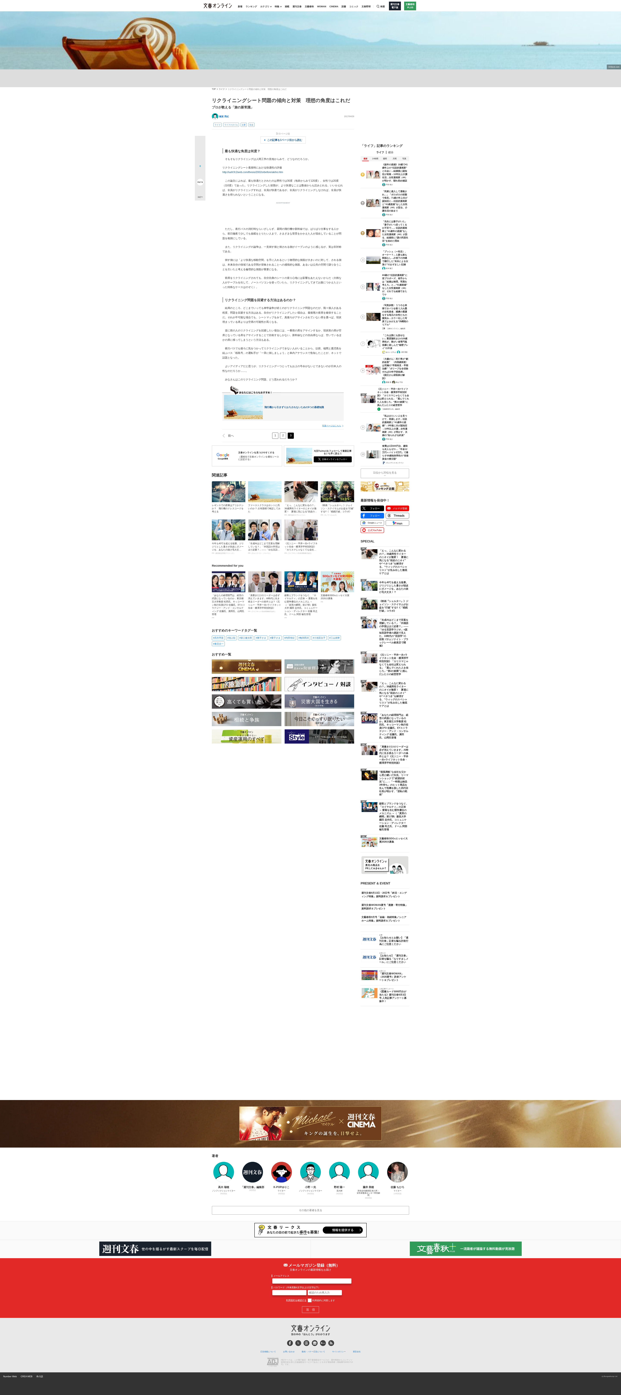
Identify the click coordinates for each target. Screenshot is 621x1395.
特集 (277, 6)
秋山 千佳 (399, 382)
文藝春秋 (309, 6)
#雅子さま (261, 638)
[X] (298, 1343)
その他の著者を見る (310, 1210)
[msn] (323, 1343)
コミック (353, 6)
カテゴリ (264, 6)
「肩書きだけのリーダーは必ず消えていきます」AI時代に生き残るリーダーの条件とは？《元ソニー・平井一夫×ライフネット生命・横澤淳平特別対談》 (264, 603)
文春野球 (366, 6)
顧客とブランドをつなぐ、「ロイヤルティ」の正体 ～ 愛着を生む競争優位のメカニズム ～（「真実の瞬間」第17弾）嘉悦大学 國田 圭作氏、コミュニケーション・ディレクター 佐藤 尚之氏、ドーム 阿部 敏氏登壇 (300, 606)
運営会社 (357, 1352)
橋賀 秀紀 (224, 116)
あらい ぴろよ (391, 352)
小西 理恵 (404, 352)
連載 (287, 6)
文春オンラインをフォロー (334, 459)
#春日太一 (218, 644)
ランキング (251, 6)
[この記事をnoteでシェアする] (200, 183)
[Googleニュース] (315, 1343)
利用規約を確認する (296, 1300)
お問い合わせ (289, 1352)
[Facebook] (290, 1343)
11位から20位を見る (385, 472)
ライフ (222, 89)
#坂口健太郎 (245, 638)
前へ (231, 435)
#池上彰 (231, 638)
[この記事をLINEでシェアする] (200, 173)
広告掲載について (268, 1352)
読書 (344, 6)
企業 (244, 125)
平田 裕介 (389, 184)
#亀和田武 (304, 638)
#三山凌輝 (334, 638)
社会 (251, 125)
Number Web (10, 1376)
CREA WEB (26, 1376)
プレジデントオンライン (395, 463)
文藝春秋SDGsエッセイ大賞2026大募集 (335, 598)
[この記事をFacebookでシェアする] (200, 152)
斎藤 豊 (388, 382)
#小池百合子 (319, 638)
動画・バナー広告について (313, 1352)
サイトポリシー (339, 1352)
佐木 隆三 (389, 268)
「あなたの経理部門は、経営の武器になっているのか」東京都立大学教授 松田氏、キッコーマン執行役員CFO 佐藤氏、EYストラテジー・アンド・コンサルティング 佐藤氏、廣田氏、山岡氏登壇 (228, 606)
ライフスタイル (231, 125)
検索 (382, 6)
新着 (240, 6)
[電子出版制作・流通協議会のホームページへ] (272, 1362)
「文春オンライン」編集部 (395, 328)
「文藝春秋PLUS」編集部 (390, 409)
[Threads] (306, 1343)
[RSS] (331, 1343)
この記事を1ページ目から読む (284, 140)
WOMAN (321, 6)
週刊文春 (297, 6)
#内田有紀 (289, 638)
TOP (214, 89)
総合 (390, 152)
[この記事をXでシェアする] (200, 142)
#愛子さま (275, 638)
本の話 (39, 1376)
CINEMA (333, 6)
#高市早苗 (218, 638)
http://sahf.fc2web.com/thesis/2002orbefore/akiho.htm (252, 172)
